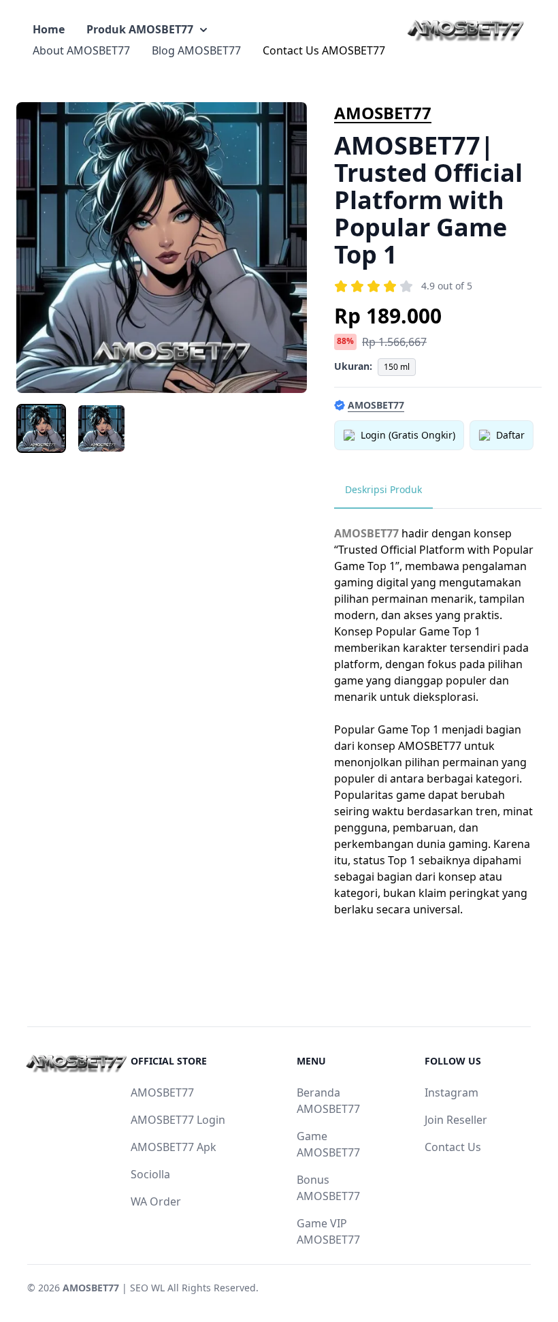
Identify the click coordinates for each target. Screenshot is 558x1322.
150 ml (397, 367)
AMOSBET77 (382, 112)
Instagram (451, 1092)
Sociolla (150, 1174)
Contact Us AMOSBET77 (324, 50)
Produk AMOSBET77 (139, 29)
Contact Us (453, 1146)
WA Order (156, 1201)
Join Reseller (456, 1119)
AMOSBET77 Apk (173, 1146)
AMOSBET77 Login (178, 1119)
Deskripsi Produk (383, 489)
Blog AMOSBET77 (196, 50)
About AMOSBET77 (81, 50)
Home (49, 29)
